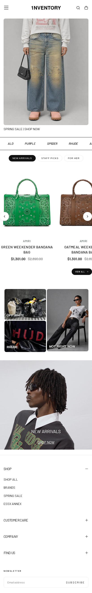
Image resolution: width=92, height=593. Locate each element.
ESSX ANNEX (12, 504)
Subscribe (75, 582)
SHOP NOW (46, 442)
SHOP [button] (7, 469)
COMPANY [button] (11, 536)
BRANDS (9, 487)
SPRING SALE (13, 496)
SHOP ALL (11, 479)
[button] (6, 7)
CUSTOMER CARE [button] (16, 520)
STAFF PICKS (49, 158)
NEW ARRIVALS (22, 158)
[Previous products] (4, 216)
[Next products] (87, 216)
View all (80, 271)
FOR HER (73, 158)
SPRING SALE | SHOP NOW (22, 129)
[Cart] (86, 8)
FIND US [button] (9, 553)
